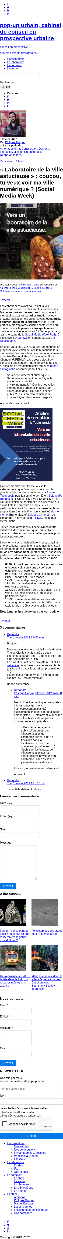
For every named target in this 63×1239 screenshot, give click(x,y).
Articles (20, 161)
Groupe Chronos (39, 514)
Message (5, 842)
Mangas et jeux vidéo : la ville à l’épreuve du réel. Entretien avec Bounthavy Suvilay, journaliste (46, 982)
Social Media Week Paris (40, 334)
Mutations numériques (27, 151)
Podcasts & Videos (26, 1155)
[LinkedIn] (8, 13)
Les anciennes (23, 1206)
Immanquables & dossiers (30, 1152)
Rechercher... (8, 82)
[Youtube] (8, 10)
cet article (13, 665)
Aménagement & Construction (18, 148)
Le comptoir (14, 65)
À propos (19, 1197)
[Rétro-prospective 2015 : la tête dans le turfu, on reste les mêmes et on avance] (13, 970)
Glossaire (20, 1159)
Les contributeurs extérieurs (31, 1209)
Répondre (13, 634)
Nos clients (21, 1171)
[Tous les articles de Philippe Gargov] (13, 135)
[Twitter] (8, 7)
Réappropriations (11, 154)
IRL (16, 1168)
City (2, 1048)
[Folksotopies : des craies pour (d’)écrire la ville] (44, 924)
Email (7, 816)
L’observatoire (15, 58)
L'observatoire (7, 161)
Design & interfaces (42, 288)
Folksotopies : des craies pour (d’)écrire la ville (46, 932)
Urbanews (21, 337)
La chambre (21, 1184)
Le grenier (20, 1190)
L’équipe (12, 68)
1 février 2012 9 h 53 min (28, 637)
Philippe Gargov (15, 142)
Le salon (19, 1181)
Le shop (19, 1178)
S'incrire (31, 1135)
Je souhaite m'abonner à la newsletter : (24, 1108)
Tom (9, 637)
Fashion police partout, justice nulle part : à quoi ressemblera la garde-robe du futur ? (15, 935)
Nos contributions (25, 1149)
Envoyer (8, 1062)
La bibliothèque (23, 1187)
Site (2, 829)
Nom (7, 802)
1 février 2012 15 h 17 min (29, 783)
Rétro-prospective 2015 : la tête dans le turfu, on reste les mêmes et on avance (15, 981)
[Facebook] (8, 4)
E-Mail (5, 1016)
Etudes (18, 1165)
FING (36, 517)
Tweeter (5, 300)
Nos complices (23, 1213)
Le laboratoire (15, 62)
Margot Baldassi (24, 1203)
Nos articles (21, 1146)
